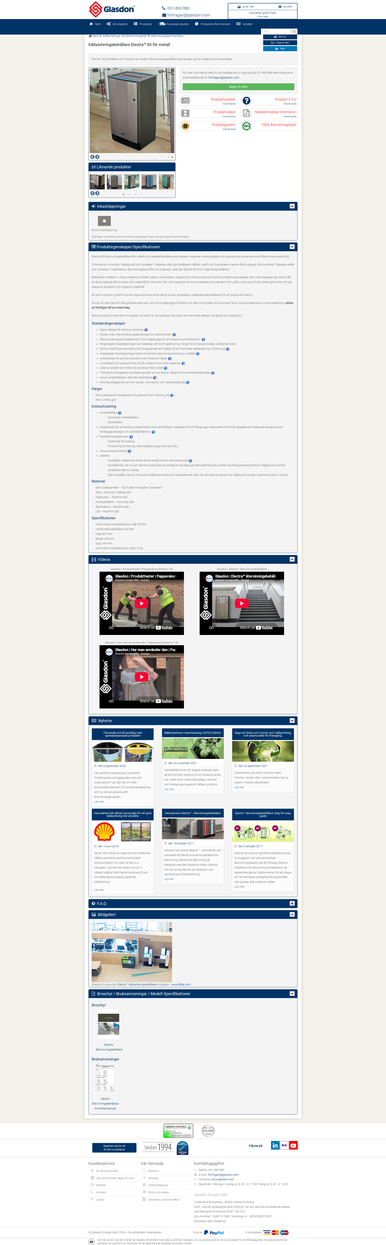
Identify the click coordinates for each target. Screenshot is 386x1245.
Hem (98, 24)
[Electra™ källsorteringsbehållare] (132, 952)
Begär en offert (238, 86)
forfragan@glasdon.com (188, 15)
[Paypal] (214, 1232)
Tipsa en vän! (282, 42)
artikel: (248, 6)
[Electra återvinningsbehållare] (108, 1023)
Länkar (100, 1199)
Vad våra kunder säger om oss (115, 1178)
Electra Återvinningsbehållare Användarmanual (105, 1103)
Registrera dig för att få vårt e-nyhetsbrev (114, 1148)
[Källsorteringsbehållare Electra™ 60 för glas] (115, 181)
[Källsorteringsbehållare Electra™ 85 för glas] (167, 181)
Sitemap (153, 1178)
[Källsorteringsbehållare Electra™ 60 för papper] (150, 181)
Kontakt (101, 1192)
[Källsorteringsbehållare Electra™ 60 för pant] (133, 181)
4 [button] (142, 194)
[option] (132, 110)
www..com (181, 984)
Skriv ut (282, 36)
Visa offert (287, 6)
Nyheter (248, 24)
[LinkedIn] (275, 1145)
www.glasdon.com (222, 1179)
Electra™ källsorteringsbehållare (138, 984)
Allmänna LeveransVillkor (164, 1199)
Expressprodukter (177, 24)
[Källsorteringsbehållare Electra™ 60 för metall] (98, 181)
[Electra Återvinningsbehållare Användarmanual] (105, 1078)
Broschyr (153, 1170)
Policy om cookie (158, 1192)
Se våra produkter (107, 1170)
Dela (282, 48)
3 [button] (135, 194)
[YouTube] (293, 1145)
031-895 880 (177, 8)
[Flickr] (284, 1145)
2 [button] (172, 157)
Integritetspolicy (158, 1185)
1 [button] (168, 157)
